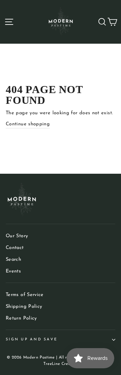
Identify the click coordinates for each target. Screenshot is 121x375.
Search (13, 259)
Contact (15, 247)
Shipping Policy (24, 306)
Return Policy (21, 318)
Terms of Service (25, 294)
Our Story (17, 236)
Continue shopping (28, 124)
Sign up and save (31, 339)
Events (13, 271)
